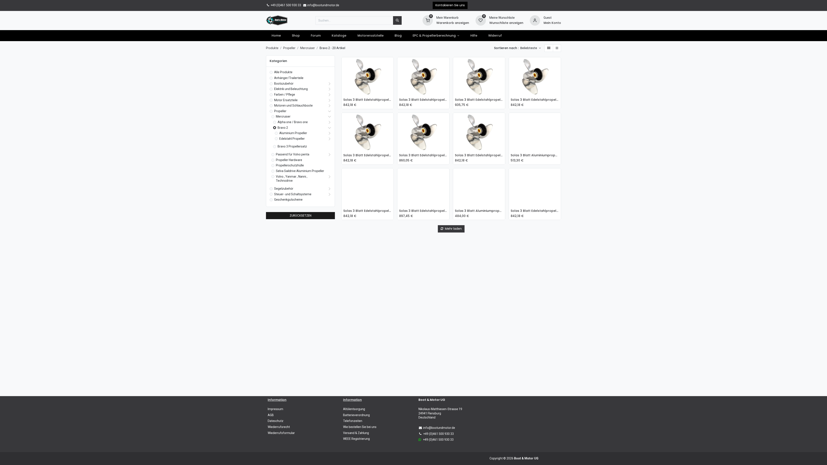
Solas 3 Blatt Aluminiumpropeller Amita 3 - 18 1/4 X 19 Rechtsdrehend (535, 155)
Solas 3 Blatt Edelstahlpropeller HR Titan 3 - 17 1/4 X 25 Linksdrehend (423, 211)
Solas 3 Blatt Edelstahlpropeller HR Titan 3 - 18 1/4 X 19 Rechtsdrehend (367, 155)
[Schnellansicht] (391, 63)
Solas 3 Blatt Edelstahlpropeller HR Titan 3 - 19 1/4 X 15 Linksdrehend (367, 100)
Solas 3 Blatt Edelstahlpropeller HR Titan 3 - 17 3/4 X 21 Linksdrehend (479, 100)
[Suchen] (397, 20)
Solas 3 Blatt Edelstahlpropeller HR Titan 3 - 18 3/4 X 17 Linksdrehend (535, 211)
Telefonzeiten (352, 421)
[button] (530, 48)
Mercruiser (307, 48)
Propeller (289, 48)
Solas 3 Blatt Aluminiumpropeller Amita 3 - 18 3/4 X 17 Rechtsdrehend (479, 211)
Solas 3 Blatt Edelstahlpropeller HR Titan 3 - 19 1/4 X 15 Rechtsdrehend (535, 100)
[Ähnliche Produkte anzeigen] (391, 92)
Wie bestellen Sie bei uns (359, 427)
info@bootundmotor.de (323, 5)
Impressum (275, 409)
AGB (271, 415)
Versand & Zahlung (356, 433)
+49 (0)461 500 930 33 (285, 5)
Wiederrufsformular (281, 433)
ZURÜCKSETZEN (300, 215)
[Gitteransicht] (548, 48)
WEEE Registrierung (356, 438)
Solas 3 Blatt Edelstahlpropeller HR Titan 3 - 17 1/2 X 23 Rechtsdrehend (479, 155)
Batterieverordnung (356, 415)
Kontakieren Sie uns (450, 5)
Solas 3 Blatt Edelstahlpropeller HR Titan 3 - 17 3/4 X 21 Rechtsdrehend (423, 155)
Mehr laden (453, 228)
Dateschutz (275, 421)
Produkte (272, 48)
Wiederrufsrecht (279, 427)
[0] (428, 20)
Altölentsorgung (354, 409)
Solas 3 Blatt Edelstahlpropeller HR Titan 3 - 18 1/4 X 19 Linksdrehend (367, 211)
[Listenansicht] (557, 48)
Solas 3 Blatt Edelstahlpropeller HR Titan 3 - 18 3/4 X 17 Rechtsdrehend (423, 100)
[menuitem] (276, 35)
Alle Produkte (283, 72)
